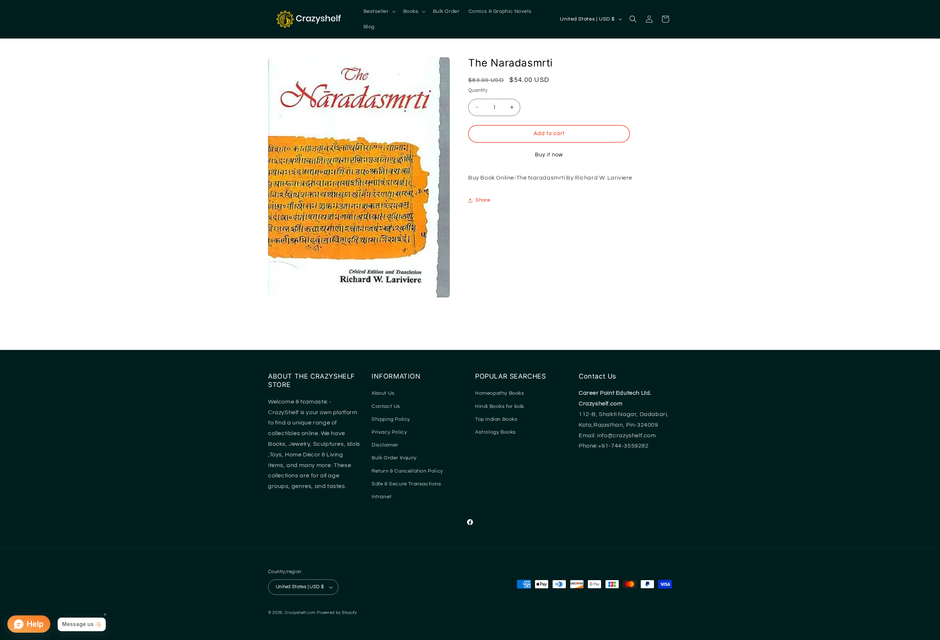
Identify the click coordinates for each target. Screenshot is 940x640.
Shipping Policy (391, 419)
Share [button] (483, 200)
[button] (379, 11)
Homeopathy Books (499, 393)
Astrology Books (495, 432)
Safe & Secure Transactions (406, 484)
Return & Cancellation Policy (407, 471)
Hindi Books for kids (499, 406)
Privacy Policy (389, 432)
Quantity (477, 90)
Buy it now (549, 155)
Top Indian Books (496, 419)
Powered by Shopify (337, 613)
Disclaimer (385, 445)
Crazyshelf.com (300, 613)
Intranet (382, 496)
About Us (383, 393)
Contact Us (386, 406)
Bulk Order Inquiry (394, 457)
